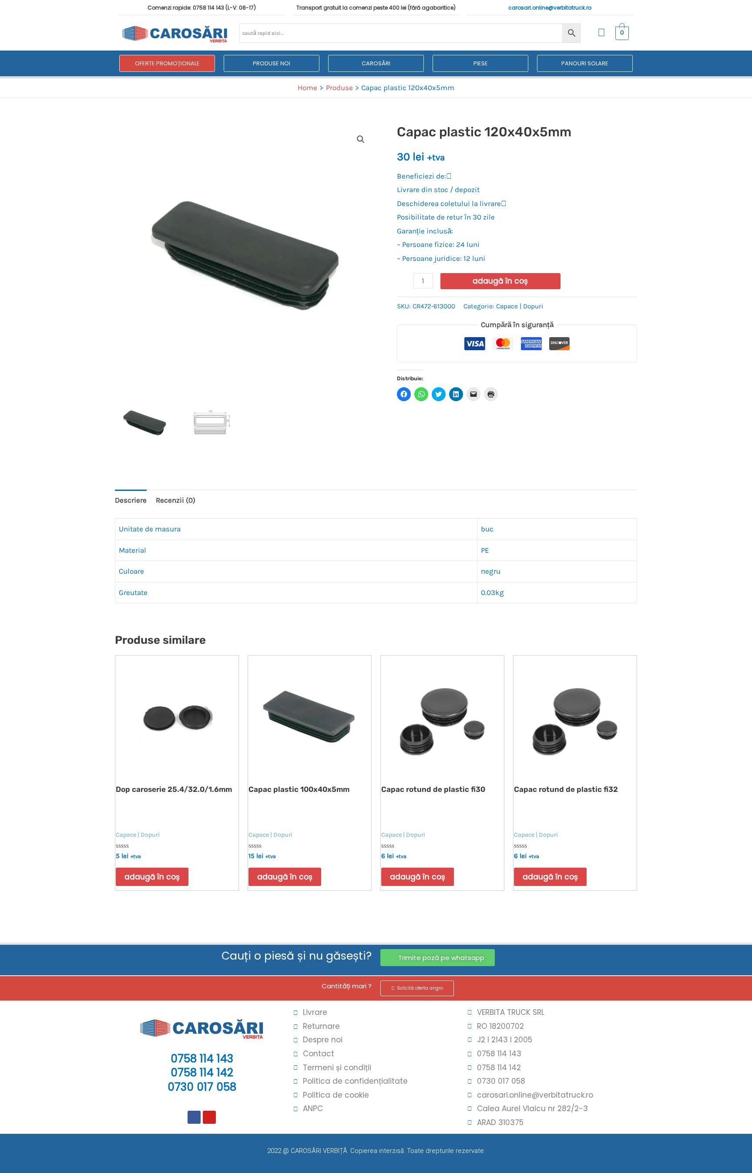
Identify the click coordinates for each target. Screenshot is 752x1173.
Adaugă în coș (500, 281)
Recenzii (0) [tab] (175, 500)
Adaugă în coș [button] (152, 877)
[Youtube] (209, 1117)
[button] (361, 139)
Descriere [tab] (131, 500)
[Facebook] (194, 1117)
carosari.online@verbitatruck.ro (549, 7)
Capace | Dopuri (520, 306)
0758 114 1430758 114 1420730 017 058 (202, 1073)
